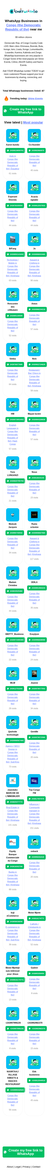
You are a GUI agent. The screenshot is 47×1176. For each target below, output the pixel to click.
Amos (34, 304)
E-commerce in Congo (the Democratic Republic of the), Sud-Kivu (13, 933)
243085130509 (16, 316)
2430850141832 (17, 254)
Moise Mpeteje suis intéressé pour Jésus (13, 971)
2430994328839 (38, 419)
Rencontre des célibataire (12, 307)
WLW (12, 683)
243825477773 (16, 802)
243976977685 (16, 364)
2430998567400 (17, 740)
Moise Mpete (34, 913)
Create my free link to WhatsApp (25, 110)
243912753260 (16, 689)
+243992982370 (34, 1023)
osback (34, 851)
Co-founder (34, 145)
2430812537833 (38, 205)
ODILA (34, 582)
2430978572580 (38, 737)
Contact (36, 1166)
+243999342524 (17, 1090)
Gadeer (34, 968)
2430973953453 (17, 419)
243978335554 (16, 205)
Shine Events (35, 98)
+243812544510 (38, 1080)
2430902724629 (38, 364)
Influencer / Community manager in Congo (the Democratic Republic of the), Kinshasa (34, 813)
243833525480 (16, 591)
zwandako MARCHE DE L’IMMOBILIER (13, 793)
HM (12, 414)
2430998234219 (38, 309)
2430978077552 (38, 689)
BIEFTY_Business (14, 634)
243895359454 (38, 973)
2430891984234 (38, 588)
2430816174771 (17, 980)
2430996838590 (38, 640)
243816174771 (38, 918)
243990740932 (16, 533)
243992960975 (38, 150)
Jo (34, 248)
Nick (34, 359)
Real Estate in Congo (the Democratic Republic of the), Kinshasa (12, 813)
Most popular (33, 122)
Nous (34, 472)
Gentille (34, 732)
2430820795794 (17, 481)
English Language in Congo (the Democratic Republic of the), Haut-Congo (12, 434)
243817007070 (38, 799)
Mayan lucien (34, 414)
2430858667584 (38, 533)
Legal (18, 1166)
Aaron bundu (12, 145)
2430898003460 (38, 254)
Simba (13, 359)
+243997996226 (13, 1023)
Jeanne (34, 683)
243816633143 (38, 478)
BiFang (12, 248)
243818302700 (16, 866)
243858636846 (16, 922)
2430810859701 (17, 150)
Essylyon (34, 634)
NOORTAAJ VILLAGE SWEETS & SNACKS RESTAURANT (12, 1077)
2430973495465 (17, 640)
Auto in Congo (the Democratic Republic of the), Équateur (12, 162)
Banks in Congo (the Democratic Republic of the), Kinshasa (12, 878)
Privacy (26, 1166)
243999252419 (38, 857)
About (10, 1166)
